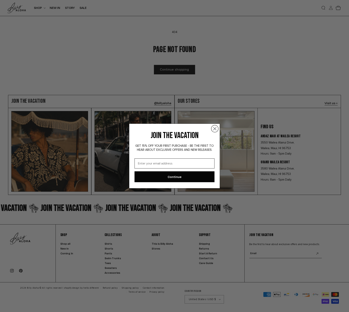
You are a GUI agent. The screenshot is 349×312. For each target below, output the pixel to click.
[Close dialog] (214, 128)
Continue (174, 177)
